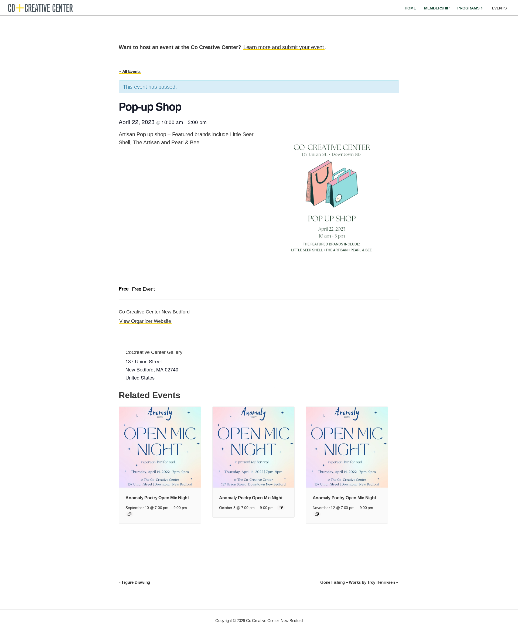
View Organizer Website (145, 320)
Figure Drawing (134, 582)
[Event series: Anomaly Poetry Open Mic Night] (129, 514)
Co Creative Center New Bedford (154, 312)
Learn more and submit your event (283, 47)
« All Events (130, 71)
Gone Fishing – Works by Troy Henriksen (359, 582)
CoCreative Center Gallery (153, 352)
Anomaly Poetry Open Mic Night (157, 498)
